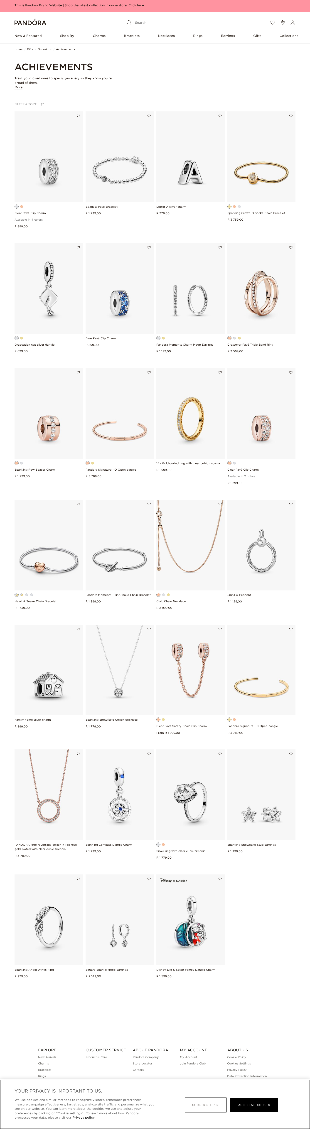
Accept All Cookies (254, 1105)
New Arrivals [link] (47, 1057)
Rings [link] (42, 1076)
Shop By (67, 36)
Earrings (228, 36)
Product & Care (96, 1057)
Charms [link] (43, 1063)
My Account (188, 1057)
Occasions (45, 49)
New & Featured (28, 36)
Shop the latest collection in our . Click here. (105, 5)
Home (18, 49)
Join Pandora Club (193, 1063)
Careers (138, 1069)
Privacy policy (84, 1117)
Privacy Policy (237, 1069)
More (18, 87)
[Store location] (283, 23)
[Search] (129, 22)
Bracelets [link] (44, 1069)
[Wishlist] (273, 23)
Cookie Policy (236, 1057)
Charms (99, 36)
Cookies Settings (239, 1063)
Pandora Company (146, 1057)
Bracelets (132, 36)
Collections (289, 36)
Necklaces (166, 36)
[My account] (293, 23)
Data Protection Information (247, 1076)
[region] (155, 1104)
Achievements (65, 49)
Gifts (257, 36)
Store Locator (142, 1063)
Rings (197, 36)
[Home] (30, 22)
